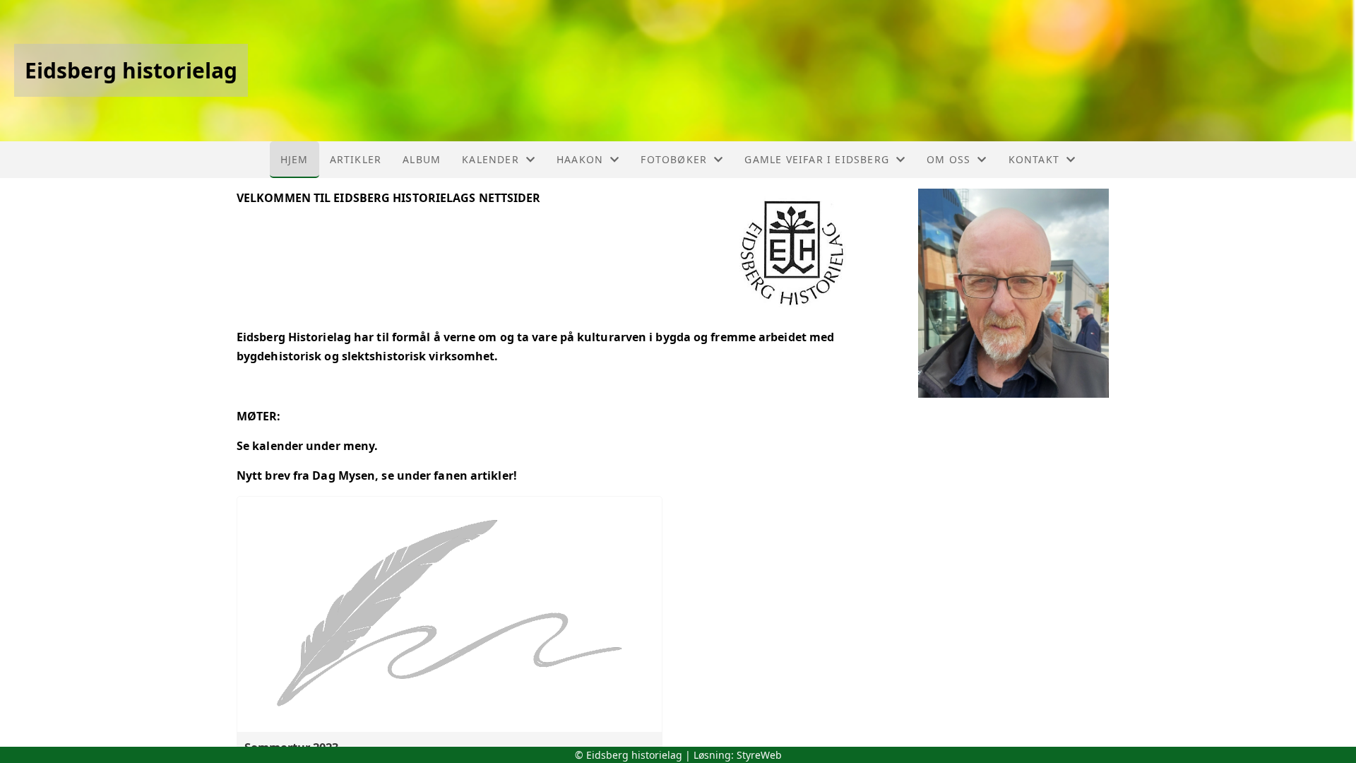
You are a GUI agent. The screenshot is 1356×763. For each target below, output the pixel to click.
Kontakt (1034, 159)
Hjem (294, 159)
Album (422, 159)
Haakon (580, 159)
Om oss (948, 159)
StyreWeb (759, 755)
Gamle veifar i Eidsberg (816, 159)
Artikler (356, 159)
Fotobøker (674, 159)
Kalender (490, 159)
